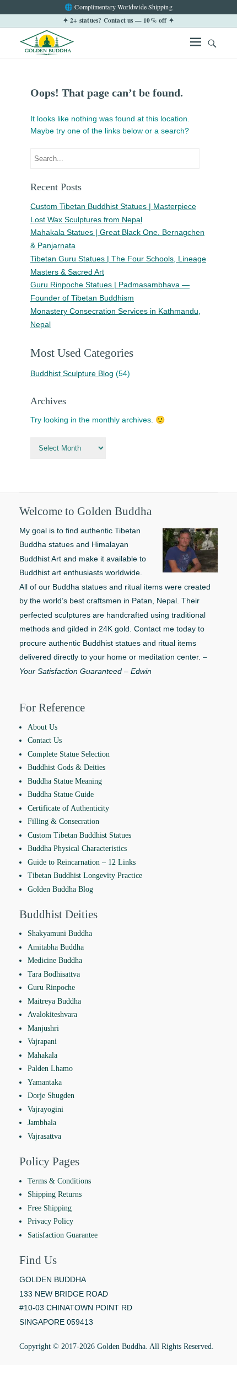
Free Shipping (50, 1208)
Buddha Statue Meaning (65, 781)
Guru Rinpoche (51, 987)
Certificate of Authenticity (68, 808)
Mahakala (42, 1055)
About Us (42, 727)
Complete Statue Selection (69, 754)
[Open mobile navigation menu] (195, 43)
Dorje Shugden (51, 1095)
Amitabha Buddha (56, 947)
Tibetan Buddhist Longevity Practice (85, 875)
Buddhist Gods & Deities (66, 767)
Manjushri (43, 1028)
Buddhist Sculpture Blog (72, 373)
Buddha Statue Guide (61, 794)
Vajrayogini (45, 1109)
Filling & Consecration (63, 821)
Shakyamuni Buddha (60, 933)
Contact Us (45, 740)
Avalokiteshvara (52, 1014)
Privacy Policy (50, 1221)
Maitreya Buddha (54, 1001)
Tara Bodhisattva (54, 974)
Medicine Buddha (55, 960)
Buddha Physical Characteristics (77, 848)
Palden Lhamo (50, 1068)
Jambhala (42, 1122)
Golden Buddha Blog (60, 889)
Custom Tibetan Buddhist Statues (79, 835)
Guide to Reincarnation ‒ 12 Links (82, 862)
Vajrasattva (44, 1136)
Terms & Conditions (59, 1181)
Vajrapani (42, 1041)
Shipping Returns (55, 1194)
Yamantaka (45, 1082)
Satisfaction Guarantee (63, 1235)
